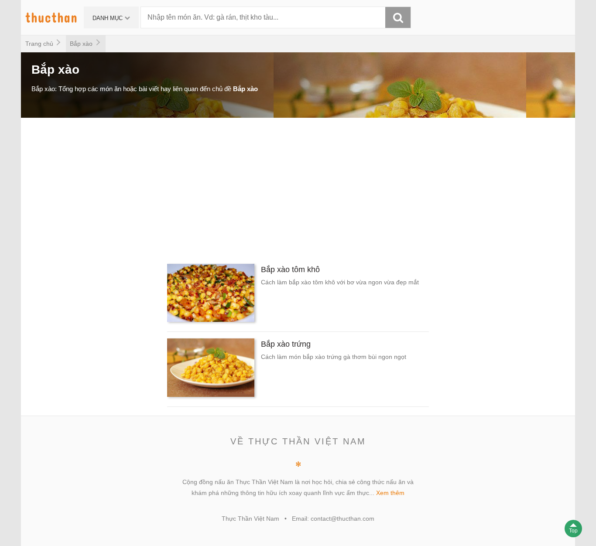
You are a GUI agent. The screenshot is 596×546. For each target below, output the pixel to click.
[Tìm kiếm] (398, 17)
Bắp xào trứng (286, 344)
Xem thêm (390, 492)
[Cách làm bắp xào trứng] (210, 368)
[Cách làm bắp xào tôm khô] (210, 294)
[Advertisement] (283, 187)
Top (573, 531)
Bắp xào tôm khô (290, 269)
